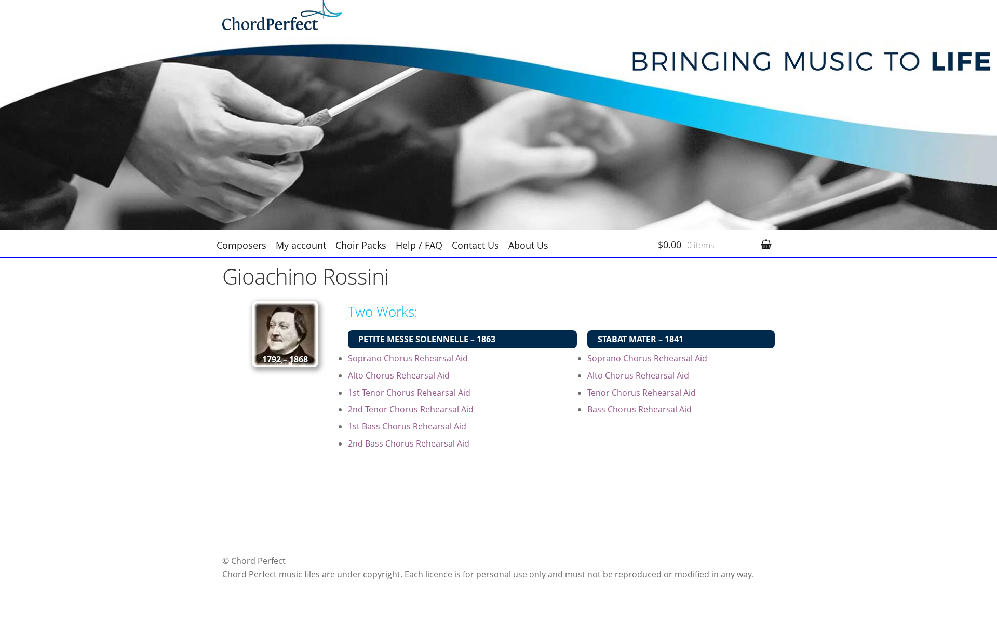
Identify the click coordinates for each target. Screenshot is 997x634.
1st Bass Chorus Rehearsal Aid (407, 426)
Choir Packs (360, 245)
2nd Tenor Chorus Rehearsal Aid (411, 409)
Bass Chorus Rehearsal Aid (639, 409)
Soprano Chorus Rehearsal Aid (408, 358)
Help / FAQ (419, 245)
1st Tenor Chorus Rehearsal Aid (409, 392)
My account (301, 245)
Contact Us (475, 245)
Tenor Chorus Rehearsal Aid (641, 392)
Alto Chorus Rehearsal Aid (399, 375)
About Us (528, 245)
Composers (241, 245)
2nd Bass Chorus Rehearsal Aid (408, 443)
